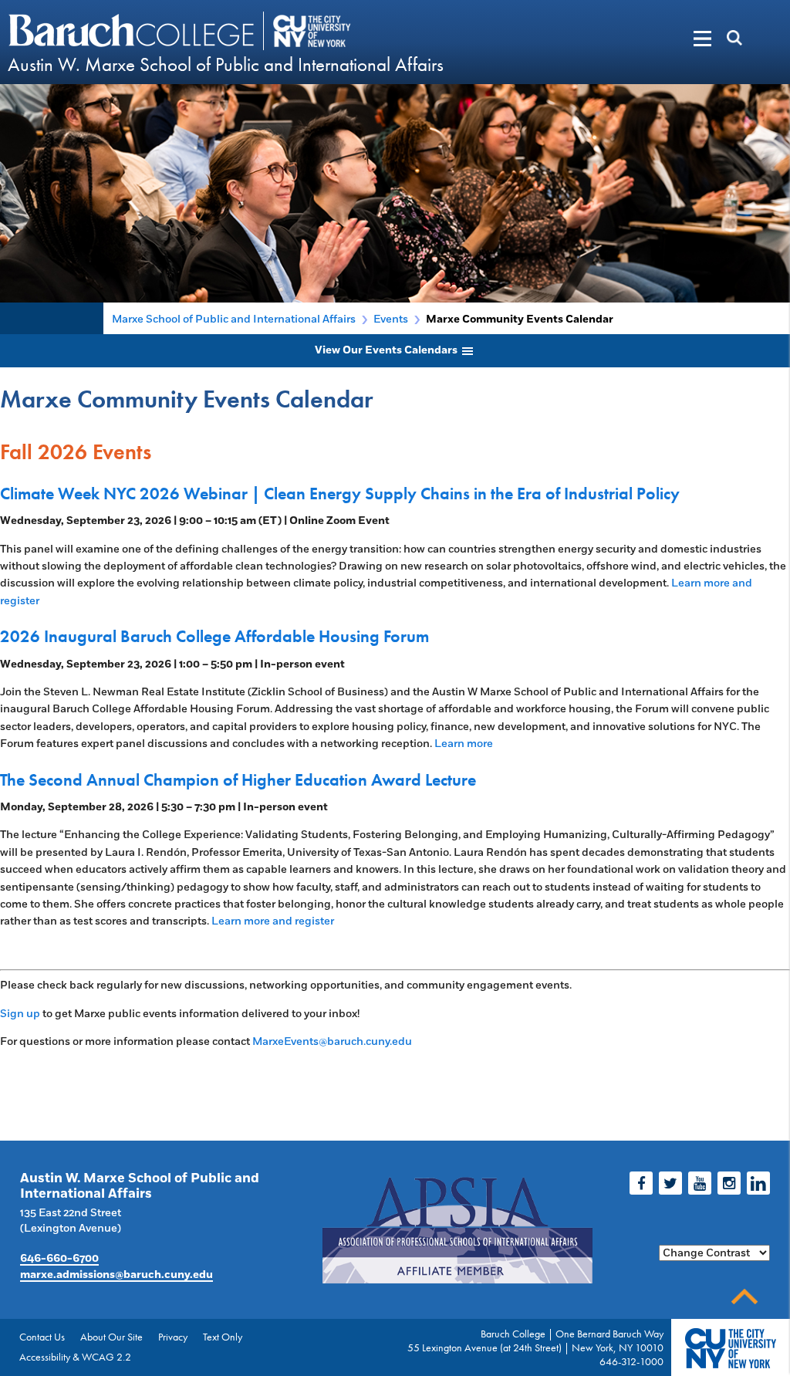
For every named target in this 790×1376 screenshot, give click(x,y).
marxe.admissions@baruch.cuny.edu (116, 1275)
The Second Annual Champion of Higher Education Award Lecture (238, 780)
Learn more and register (272, 921)
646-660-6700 (59, 1259)
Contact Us (42, 1337)
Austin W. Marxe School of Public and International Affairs (226, 64)
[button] (678, 38)
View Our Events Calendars (387, 350)
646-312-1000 (631, 1361)
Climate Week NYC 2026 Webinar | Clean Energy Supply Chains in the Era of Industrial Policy (340, 493)
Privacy (172, 1337)
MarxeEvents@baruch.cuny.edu (332, 1041)
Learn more (463, 743)
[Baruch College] (133, 30)
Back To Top (744, 1297)
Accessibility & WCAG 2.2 (75, 1357)
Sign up (20, 1013)
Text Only (222, 1337)
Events (390, 319)
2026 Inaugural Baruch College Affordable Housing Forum (214, 636)
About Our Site (111, 1337)
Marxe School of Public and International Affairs (234, 319)
